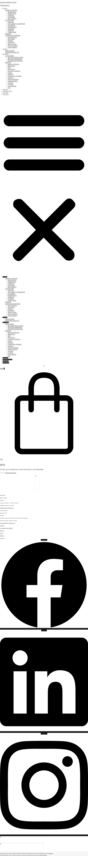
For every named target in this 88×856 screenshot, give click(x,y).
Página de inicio (11, 473)
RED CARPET (12, 18)
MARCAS (8, 34)
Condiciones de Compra (5, 853)
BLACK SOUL (12, 12)
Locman (10, 84)
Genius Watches (13, 79)
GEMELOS (11, 29)
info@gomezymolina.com (7, 508)
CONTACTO (6, 94)
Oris (9, 88)
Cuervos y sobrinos (14, 71)
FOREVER (11, 15)
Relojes (2, 536)
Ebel (9, 67)
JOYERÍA (5, 8)
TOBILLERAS (12, 32)
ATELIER (5, 49)
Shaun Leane (12, 44)
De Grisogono (12, 37)
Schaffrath (11, 42)
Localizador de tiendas (6, 528)
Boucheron (11, 69)
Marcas (2, 530)
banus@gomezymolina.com (7, 523)
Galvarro (10, 77)
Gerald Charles (13, 81)
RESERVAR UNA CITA (12, 52)
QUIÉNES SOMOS (7, 91)
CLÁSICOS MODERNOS (12, 35)
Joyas (1, 533)
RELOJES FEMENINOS (15, 59)
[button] (44, 186)
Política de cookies (16, 853)
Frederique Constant (14, 76)
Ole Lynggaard (12, 45)
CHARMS (11, 30)
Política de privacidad (27, 853)
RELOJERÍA (6, 54)
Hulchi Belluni (12, 47)
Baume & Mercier (13, 64)
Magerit (10, 40)
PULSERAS (11, 25)
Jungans (10, 83)
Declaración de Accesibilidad (46, 853)
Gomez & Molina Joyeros (8, 2)
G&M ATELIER (9, 50)
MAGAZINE (5, 93)
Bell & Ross (11, 66)
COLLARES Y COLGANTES (16, 24)
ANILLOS (11, 22)
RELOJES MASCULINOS (15, 57)
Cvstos (10, 72)
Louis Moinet (12, 86)
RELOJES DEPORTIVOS (15, 61)
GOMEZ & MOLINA (11, 10)
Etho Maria (11, 39)
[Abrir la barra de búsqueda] (44, 365)
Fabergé (10, 74)
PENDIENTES (12, 27)
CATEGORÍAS (9, 20)
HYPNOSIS (11, 17)
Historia (2, 525)
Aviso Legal (35, 853)
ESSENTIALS (12, 13)
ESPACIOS (5, 89)
